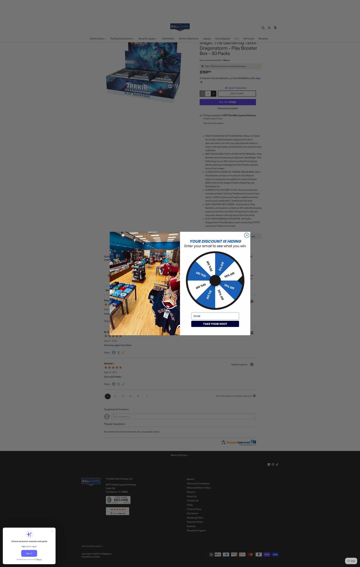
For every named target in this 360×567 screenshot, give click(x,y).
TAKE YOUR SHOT (215, 324)
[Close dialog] (246, 235)
